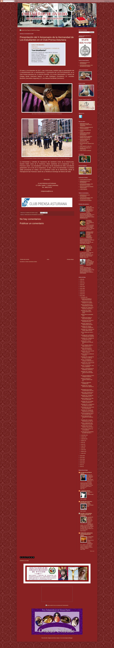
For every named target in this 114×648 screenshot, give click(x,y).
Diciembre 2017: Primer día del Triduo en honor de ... (87, 363)
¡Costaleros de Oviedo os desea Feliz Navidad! (86, 318)
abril (82, 447)
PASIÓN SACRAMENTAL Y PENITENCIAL (85, 148)
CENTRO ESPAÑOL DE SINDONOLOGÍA (85, 140)
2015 (81, 457)
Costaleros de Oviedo (30, 212)
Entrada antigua (70, 259)
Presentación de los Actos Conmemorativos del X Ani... (87, 390)
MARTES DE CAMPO (84, 142)
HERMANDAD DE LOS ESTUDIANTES (85, 63)
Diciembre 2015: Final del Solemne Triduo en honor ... (87, 426)
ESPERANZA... (90, 492)
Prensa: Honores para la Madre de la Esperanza (86, 348)
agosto (82, 440)
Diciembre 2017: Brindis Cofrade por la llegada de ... (87, 327)
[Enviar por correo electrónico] (41, 213)
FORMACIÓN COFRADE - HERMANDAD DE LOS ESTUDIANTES (85, 134)
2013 (81, 461)
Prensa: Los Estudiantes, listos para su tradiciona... (87, 366)
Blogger (70, 638)
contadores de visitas (24, 560)
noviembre (83, 435)
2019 (81, 292)
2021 (81, 288)
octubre (83, 437)
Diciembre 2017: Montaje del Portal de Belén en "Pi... (87, 396)
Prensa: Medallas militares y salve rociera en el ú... (87, 346)
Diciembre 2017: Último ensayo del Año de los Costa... (86, 311)
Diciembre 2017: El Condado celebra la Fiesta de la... (87, 402)
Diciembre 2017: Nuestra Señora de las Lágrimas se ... (87, 386)
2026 (81, 279)
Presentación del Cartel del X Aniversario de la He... (87, 321)
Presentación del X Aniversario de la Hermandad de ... (87, 408)
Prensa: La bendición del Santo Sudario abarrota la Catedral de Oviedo (89, 248)
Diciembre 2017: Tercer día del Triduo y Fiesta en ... (87, 351)
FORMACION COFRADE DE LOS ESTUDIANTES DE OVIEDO (86, 534)
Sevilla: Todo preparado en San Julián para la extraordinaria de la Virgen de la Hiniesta (90, 209)
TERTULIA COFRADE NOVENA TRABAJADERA (86, 187)
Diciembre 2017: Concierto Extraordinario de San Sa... (87, 420)
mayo (82, 446)
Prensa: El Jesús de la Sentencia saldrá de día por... (86, 379)
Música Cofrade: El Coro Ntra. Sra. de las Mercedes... (87, 399)
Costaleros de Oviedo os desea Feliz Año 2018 (86, 299)
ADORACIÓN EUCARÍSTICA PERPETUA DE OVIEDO (86, 137)
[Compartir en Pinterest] (47, 213)
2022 (81, 286)
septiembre (83, 438)
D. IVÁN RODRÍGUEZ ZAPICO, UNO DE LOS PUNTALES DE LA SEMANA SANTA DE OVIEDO (87, 263)
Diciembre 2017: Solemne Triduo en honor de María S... (87, 372)
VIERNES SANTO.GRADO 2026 (90, 505)
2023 (81, 284)
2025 (81, 281)
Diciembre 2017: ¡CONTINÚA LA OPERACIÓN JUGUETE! (87, 336)
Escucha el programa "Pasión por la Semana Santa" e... (87, 413)
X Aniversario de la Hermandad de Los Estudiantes (33, 214)
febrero (82, 451)
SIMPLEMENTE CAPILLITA (85, 146)
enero (82, 453)
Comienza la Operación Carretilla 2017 (86, 383)
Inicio (48, 259)
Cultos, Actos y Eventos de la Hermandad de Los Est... (87, 393)
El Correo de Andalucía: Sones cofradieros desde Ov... (87, 376)
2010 (81, 466)
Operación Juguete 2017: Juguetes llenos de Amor (87, 324)
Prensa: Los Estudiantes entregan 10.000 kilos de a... (87, 360)
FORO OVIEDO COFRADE (85, 150)
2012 (81, 462)
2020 (81, 290)
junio (82, 444)
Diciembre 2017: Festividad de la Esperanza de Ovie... (87, 339)
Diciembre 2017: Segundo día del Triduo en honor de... (87, 357)
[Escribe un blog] (42, 213)
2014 (81, 459)
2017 (81, 295)
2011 (81, 464)
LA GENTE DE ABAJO (85, 490)
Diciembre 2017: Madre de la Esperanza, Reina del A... (87, 308)
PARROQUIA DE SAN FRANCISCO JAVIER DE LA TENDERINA (86, 124)
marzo (82, 449)
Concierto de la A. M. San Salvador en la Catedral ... (87, 302)
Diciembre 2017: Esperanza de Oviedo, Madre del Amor (87, 330)
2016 (81, 455)
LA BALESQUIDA (83, 189)
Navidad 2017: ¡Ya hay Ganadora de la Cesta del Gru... (87, 342)
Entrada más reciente (24, 259)
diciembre (83, 297)
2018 (81, 293)
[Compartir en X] (44, 213)
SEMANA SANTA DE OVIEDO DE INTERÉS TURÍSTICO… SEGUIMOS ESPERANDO (89, 234)
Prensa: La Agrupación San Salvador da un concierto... (87, 423)
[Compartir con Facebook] (45, 213)
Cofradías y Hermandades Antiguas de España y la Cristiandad (86, 514)
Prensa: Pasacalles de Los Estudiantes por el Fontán (87, 305)
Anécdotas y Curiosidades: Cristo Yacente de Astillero (90, 222)
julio (82, 442)
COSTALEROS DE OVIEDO (86, 179)
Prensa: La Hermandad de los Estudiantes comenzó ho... (87, 369)
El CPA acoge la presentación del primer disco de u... (87, 432)
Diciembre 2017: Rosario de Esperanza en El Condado (87, 411)
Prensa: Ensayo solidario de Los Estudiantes (87, 429)
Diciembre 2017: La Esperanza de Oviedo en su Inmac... (87, 405)
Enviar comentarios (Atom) (31, 261)
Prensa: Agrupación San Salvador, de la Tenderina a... (87, 417)
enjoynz (58, 638)
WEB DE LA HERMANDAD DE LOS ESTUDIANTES (86, 128)
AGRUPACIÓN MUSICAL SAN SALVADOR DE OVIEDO (86, 66)
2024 (81, 283)
